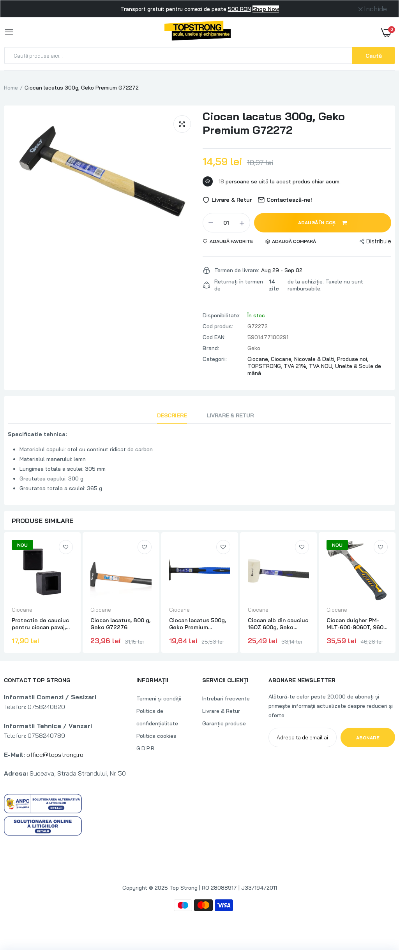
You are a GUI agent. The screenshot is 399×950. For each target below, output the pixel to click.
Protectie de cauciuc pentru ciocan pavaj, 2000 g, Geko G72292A (40, 624)
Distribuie (378, 241)
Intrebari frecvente (226, 698)
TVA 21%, (296, 365)
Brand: (211, 348)
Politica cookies (156, 735)
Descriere (172, 415)
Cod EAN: (214, 337)
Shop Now (265, 8)
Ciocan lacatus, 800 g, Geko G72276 (120, 624)
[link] (66, 547)
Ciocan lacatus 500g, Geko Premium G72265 (197, 624)
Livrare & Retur (230, 415)
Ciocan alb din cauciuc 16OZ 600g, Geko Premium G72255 (278, 624)
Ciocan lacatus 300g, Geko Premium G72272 (274, 123)
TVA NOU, (322, 365)
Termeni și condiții (158, 698)
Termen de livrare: (236, 270)
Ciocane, (259, 358)
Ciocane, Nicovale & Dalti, (304, 358)
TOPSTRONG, (265, 365)
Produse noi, (352, 358)
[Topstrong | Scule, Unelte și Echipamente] (197, 32)
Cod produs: (218, 326)
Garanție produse (224, 723)
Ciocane (22, 609)
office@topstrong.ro (54, 754)
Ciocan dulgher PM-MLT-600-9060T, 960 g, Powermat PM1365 (355, 624)
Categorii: (215, 358)
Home (11, 87)
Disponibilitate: (221, 315)
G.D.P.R (145, 748)
